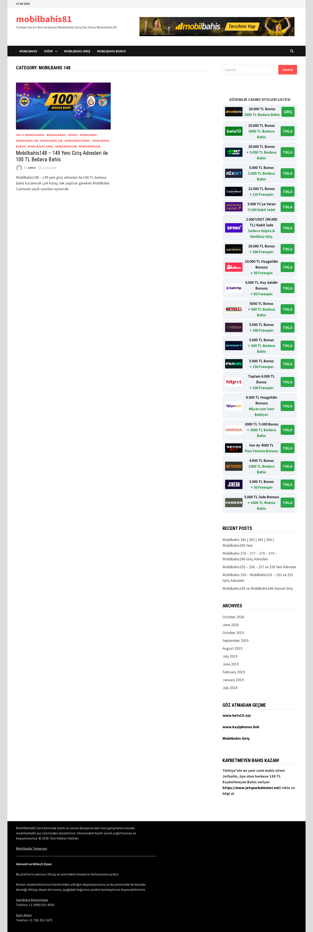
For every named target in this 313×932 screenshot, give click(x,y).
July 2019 (230, 656)
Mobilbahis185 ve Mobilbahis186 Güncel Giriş (258, 588)
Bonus (73, 135)
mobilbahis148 (65, 146)
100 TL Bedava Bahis (30, 135)
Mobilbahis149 (89, 146)
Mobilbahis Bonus (111, 51)
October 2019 (233, 632)
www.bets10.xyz (237, 715)
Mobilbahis (28, 51)
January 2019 (233, 679)
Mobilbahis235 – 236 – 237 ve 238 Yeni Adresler (259, 566)
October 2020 (233, 616)
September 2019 (235, 640)
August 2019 (232, 648)
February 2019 (234, 671)
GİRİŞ (288, 111)
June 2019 (231, 664)
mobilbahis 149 (51, 141)
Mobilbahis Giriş (77, 51)
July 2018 (230, 687)
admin (32, 168)
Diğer (48, 51)
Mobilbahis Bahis (77, 141)
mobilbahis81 (44, 19)
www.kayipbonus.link (241, 726)
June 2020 (231, 624)
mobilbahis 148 (27, 141)
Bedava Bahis (56, 135)
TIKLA (287, 131)
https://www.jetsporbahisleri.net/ (252, 787)
